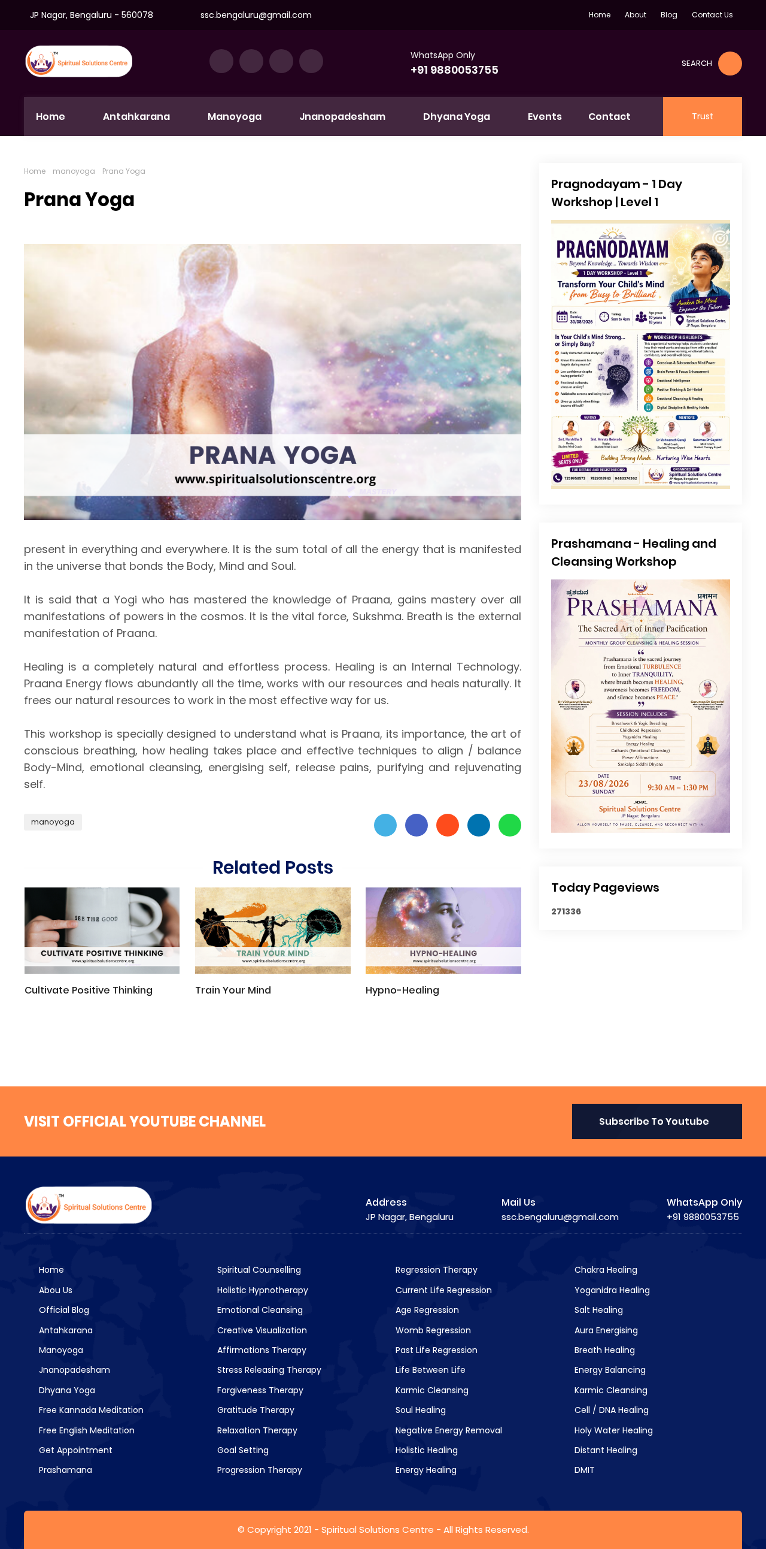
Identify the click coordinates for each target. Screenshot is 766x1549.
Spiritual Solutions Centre (377, 1529)
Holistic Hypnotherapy (261, 1290)
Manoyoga (60, 1350)
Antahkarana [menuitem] (136, 116)
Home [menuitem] (50, 116)
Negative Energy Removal (447, 1430)
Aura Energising (605, 1330)
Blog (669, 15)
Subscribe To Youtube (654, 1121)
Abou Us (54, 1290)
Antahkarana (65, 1330)
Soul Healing (419, 1410)
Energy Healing (425, 1470)
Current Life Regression (442, 1290)
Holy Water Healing (612, 1430)
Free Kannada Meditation (90, 1410)
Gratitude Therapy (254, 1410)
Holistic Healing (425, 1450)
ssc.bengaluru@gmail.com (256, 15)
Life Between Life (429, 1370)
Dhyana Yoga (66, 1390)
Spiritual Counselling (258, 1270)
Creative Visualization (261, 1330)
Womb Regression (432, 1330)
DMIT (583, 1470)
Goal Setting (242, 1450)
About (635, 15)
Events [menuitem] (545, 116)
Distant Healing (604, 1450)
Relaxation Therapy (256, 1430)
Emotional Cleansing (259, 1310)
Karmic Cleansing (431, 1390)
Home (599, 15)
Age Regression (426, 1310)
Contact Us (712, 15)
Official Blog (63, 1310)
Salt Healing (597, 1310)
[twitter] (251, 61)
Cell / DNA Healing (610, 1410)
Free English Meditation (86, 1430)
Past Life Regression (435, 1350)
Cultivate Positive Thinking (89, 990)
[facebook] (221, 61)
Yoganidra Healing (611, 1290)
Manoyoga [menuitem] (235, 116)
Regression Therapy (435, 1270)
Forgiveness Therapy (259, 1390)
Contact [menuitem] (609, 116)
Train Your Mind (233, 990)
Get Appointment (75, 1450)
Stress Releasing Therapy (268, 1370)
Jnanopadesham (73, 1370)
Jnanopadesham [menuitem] (342, 116)
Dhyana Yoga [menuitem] (456, 116)
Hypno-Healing (402, 990)
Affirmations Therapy (260, 1350)
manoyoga (74, 171)
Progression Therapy (258, 1470)
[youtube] (311, 61)
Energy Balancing (609, 1370)
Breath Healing (603, 1350)
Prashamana (64, 1470)
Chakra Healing (604, 1270)
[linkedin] (281, 61)
